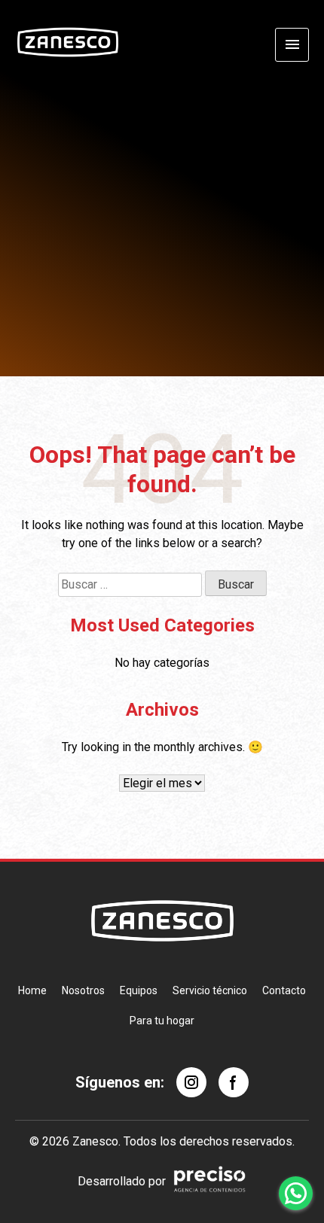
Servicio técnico (210, 990)
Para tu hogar (162, 1021)
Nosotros (83, 990)
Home (32, 990)
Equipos (138, 990)
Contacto (284, 990)
